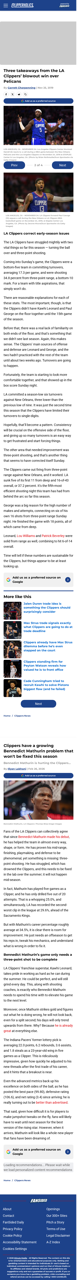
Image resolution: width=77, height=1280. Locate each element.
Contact (8, 1216)
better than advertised (52, 1102)
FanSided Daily (13, 1222)
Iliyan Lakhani (17, 768)
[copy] (25, 94)
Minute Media (20, 1258)
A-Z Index (53, 1242)
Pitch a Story (55, 1222)
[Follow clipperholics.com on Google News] (68, 579)
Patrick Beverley (53, 536)
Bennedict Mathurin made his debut (43, 837)
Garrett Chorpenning (21, 87)
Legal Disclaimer (58, 1235)
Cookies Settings (15, 1249)
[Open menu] (6, 5)
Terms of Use (55, 1229)
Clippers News (22, 715)
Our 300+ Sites (56, 1216)
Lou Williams (26, 536)
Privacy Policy (12, 1229)
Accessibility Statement (20, 1242)
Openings (53, 1209)
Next (62, 165)
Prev (14, 165)
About (7, 1209)
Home (7, 715)
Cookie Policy (12, 1235)
